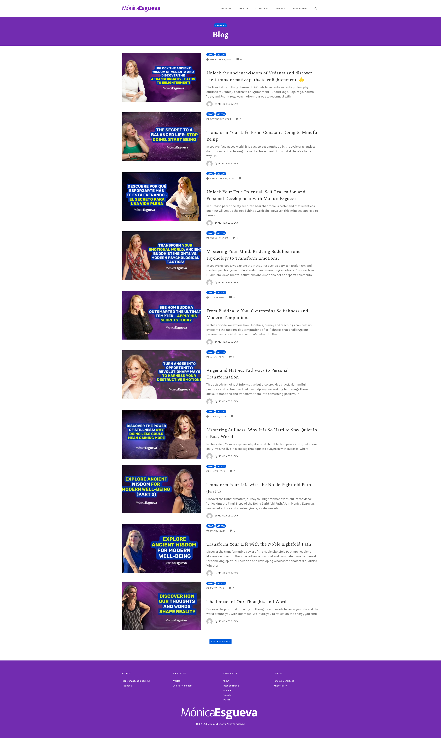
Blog (210, 54)
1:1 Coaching (261, 8)
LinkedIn (227, 695)
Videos (221, 54)
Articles (280, 8)
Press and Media (231, 685)
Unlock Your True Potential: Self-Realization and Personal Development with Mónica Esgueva (255, 195)
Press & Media (299, 8)
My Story (226, 8)
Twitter (226, 699)
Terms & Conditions (284, 681)
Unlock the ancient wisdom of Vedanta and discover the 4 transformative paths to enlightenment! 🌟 (259, 76)
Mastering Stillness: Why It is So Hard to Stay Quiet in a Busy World (261, 433)
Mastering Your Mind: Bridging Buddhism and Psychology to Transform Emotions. (253, 255)
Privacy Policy (280, 685)
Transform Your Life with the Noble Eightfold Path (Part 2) (258, 488)
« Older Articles (220, 641)
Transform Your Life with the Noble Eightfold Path (258, 544)
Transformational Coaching (136, 681)
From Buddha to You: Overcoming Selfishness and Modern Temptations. (257, 314)
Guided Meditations (183, 685)
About (226, 681)
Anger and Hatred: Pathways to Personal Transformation (247, 374)
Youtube (227, 690)
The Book (243, 8)
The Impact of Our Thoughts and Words (247, 601)
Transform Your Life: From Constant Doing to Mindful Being (262, 136)
